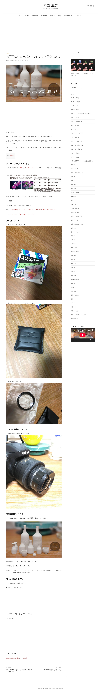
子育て (73, 204)
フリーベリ (74, 137)
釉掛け (73, 287)
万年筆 (73, 165)
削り (72, 184)
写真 (7, 53)
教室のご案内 (68, 16)
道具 (72, 275)
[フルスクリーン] (92, 340)
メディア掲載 (74, 153)
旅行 (72, 240)
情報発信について (75, 224)
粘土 (72, 259)
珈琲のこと (74, 251)
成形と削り (44, 16)
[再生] (73, 340)
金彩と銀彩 (74, 295)
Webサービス (74, 98)
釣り (72, 303)
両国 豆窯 (50, 5)
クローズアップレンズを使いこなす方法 (22, 214)
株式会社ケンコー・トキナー (28, 168)
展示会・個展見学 (75, 216)
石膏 (72, 255)
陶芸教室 (73, 318)
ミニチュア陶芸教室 (76, 145)
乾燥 (72, 176)
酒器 (72, 283)
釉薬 (72, 291)
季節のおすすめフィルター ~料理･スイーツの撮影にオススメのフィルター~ (33, 210)
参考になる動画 (75, 192)
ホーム (21, 16)
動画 (72, 188)
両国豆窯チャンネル (76, 173)
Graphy (54, 688)
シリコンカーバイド (76, 133)
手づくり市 (74, 232)
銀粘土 (73, 307)
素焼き (73, 263)
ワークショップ (75, 157)
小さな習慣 (74, 208)
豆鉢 (72, 271)
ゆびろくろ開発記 (75, 121)
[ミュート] (90, 340)
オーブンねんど (75, 125)
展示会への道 (74, 212)
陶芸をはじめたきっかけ (77, 315)
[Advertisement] (50, 35)
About (77, 16)
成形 (72, 228)
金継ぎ (73, 299)
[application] (83, 335)
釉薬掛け (52, 16)
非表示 (12, 155)
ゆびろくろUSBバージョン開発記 (80, 113)
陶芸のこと (74, 311)
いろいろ (73, 105)
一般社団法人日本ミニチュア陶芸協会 (81, 161)
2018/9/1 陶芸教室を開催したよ (52, 670)
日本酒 (73, 244)
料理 (72, 236)
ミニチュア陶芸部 (75, 149)
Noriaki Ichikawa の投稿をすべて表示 (16, 658)
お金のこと (74, 109)
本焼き (59, 16)
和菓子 (73, 196)
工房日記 (73, 220)
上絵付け (73, 169)
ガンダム (73, 129)
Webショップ (74, 102)
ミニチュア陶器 (75, 141)
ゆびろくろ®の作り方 (31, 16)
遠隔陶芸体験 (74, 279)
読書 (72, 267)
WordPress (45, 688)
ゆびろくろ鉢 (74, 117)
